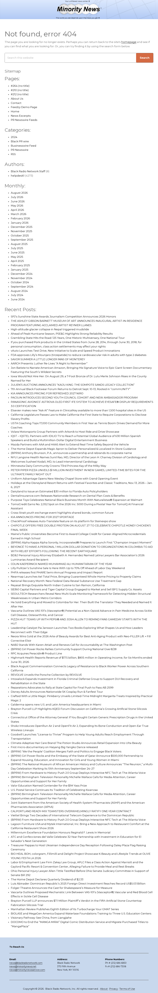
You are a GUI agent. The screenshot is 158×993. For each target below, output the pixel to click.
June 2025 (18, 252)
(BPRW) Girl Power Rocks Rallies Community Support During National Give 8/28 (63, 649)
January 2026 (20, 222)
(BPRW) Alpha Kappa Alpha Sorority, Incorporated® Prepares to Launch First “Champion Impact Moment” (81, 542)
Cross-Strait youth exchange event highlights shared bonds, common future (62, 512)
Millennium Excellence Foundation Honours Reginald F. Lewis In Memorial (60, 832)
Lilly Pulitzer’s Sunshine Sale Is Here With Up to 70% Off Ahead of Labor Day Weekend (68, 568)
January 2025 (19, 269)
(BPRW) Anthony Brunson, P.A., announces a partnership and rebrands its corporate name (71, 453)
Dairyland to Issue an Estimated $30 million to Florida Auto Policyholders (59, 491)
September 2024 (22, 286)
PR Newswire (19, 149)
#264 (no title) (20, 85)
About (104, 988)
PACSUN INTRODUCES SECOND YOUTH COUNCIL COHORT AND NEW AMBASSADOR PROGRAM (74, 397)
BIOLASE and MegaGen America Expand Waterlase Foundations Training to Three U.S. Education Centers (81, 913)
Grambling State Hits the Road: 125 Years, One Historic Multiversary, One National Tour (68, 337)
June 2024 (18, 299)
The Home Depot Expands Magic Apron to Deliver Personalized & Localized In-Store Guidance (73, 448)
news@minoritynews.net (22, 966)
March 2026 (18, 214)
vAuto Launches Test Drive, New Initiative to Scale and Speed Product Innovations (65, 350)
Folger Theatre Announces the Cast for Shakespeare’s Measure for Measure (61, 887)
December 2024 (22, 273)
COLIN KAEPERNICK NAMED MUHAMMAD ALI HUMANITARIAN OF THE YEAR (61, 563)
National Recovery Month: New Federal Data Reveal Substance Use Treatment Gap (66, 580)
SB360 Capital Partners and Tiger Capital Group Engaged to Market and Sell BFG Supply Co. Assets (76, 589)
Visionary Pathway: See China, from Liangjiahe (41, 917)
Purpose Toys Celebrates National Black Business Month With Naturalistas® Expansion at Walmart (76, 499)
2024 (14, 137)
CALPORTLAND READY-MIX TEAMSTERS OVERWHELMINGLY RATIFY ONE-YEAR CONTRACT (71, 811)
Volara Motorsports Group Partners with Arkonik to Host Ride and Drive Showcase (65, 431)
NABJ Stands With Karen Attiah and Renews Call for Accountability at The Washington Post (71, 644)
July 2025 (17, 248)
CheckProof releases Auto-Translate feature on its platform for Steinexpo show (63, 521)
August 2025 (19, 244)
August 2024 (19, 290)
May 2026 (17, 205)
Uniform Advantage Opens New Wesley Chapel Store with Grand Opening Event (64, 478)
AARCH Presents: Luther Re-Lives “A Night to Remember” (49, 363)
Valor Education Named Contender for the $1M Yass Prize (49, 785)
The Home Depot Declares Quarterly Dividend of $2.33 (47, 879)
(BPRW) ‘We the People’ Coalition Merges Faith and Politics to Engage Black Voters (66, 751)
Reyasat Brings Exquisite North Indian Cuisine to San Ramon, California (58, 585)
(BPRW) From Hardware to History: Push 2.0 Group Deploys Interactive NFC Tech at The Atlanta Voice (78, 772)
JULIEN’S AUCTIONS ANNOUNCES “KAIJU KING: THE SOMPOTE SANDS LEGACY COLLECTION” (73, 384)
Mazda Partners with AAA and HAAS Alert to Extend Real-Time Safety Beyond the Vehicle (70, 444)
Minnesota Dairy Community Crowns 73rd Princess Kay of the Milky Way (58, 465)
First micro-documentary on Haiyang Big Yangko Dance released (54, 747)
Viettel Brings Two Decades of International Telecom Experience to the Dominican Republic (72, 815)
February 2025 (20, 265)
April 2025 (17, 261)
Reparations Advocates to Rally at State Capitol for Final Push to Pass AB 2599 (62, 687)
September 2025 (22, 239)
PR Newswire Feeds (24, 119)
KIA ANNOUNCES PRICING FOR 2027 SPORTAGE (42, 517)
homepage (128, 42)
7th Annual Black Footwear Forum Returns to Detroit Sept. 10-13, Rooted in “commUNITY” (70, 389)
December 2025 (21, 226)
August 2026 (19, 192)
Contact (16, 102)
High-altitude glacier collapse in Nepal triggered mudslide (50, 329)
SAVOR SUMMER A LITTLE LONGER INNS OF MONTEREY (48, 359)
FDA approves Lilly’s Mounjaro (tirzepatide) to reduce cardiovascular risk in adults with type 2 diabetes (78, 355)
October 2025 (20, 235)
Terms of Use (127, 988)
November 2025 (21, 231)
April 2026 (17, 209)
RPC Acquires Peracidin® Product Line (36, 653)
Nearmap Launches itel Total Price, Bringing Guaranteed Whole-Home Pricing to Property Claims (76, 576)
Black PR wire (20, 141)
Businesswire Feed (23, 145)
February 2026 (20, 218)
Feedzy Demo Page (24, 107)
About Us (17, 98)
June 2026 (18, 201)
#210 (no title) (20, 90)
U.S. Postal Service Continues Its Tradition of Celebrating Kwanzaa (54, 789)
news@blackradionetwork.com (25, 963)
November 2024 (21, 278)
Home (15, 111)
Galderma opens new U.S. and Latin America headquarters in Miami (56, 704)
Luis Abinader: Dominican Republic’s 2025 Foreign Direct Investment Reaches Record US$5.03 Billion (78, 883)
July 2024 (17, 295)
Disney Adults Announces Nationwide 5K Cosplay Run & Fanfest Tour (57, 691)
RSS (13, 154)
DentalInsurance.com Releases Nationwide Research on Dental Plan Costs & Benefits (68, 495)
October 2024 (20, 282)
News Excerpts (21, 115)
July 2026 (17, 197)
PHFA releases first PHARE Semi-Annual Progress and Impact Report (57, 572)
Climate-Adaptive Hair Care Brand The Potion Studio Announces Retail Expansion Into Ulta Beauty (76, 743)
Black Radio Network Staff (28, 171)
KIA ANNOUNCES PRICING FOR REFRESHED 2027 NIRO (47, 393)
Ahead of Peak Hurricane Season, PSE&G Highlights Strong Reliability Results (62, 333)
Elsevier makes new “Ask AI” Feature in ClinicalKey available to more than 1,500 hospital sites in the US (78, 410)
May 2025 (17, 256)
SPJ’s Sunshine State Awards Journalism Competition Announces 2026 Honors (63, 316)
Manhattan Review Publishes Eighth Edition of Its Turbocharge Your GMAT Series (65, 909)
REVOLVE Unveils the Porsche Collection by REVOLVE (46, 674)
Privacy (113, 988)
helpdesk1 (17, 175)
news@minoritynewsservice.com (27, 969)
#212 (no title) (20, 94)
